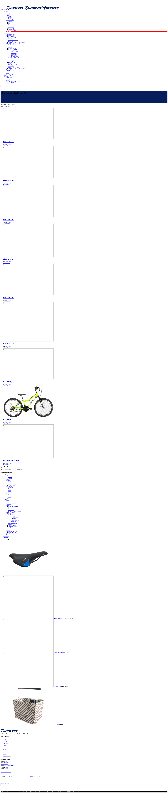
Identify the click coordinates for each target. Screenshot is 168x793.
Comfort (10, 494)
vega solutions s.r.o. (25, 776)
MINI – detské (11, 482)
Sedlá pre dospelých (12, 525)
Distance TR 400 (8, 180)
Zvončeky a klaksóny (12, 526)
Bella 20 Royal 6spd (9, 344)
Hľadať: (2, 469)
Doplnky (5, 741)
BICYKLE (5, 474)
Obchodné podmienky (7, 751)
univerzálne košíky (15, 520)
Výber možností (6, 145)
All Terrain (8, 475)
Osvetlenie (8, 533)
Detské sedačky (9, 504)
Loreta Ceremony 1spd (11, 460)
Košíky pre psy (14, 516)
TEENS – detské (11, 485)
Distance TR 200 (8, 259)
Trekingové (10, 478)
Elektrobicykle (9, 486)
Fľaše (9, 513)
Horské (7, 492)
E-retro (9, 490)
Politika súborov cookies (35, 776)
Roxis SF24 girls (8, 382)
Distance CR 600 (8, 142)
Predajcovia (5, 747)
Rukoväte (10, 524)
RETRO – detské (12, 484)
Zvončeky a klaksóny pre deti (14, 511)
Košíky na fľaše (9, 527)
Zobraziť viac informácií (6, 772)
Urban (9, 498)
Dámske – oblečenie (12, 531)
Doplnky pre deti (9, 505)
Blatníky (7, 501)
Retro (9, 497)
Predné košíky (14, 518)
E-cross (9, 488)
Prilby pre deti (11, 507)
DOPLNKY (5, 499)
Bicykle (4, 739)
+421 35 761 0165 (4, 762)
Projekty (5, 749)
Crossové (10, 477)
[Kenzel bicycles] (30, 9)
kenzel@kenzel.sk (10, 765)
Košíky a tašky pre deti (13, 506)
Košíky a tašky (11, 514)
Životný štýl (8, 493)
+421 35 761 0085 (4, 764)
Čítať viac (85, 791)
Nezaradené (5, 537)
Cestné (7, 479)
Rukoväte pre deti (12, 508)
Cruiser (9, 495)
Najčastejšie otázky (7, 756)
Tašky (12, 519)
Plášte (7, 534)
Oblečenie (8, 530)
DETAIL (9, 144)
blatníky (7, 500)
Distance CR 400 (8, 220)
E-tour (9, 491)
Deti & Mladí (8, 480)
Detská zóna (5, 743)
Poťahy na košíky (14, 517)
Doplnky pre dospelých (10, 512)
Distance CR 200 (8, 298)
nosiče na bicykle (9, 528)
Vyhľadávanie (19, 469)
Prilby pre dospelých (12, 523)
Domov (4, 99)
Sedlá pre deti (11, 510)
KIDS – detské (11, 481)
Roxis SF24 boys (8, 420)
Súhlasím (81, 791)
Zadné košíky (14, 521)
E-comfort (10, 487)
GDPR (4, 754)
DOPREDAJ (6, 536)
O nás (4, 745)
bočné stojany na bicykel (11, 503)
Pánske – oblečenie (12, 532)
